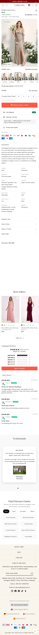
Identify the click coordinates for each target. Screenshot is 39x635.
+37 (13, 325)
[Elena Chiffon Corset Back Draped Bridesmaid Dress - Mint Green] (6, 325)
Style (6, 511)
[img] (6, 380)
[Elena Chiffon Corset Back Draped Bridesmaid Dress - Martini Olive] (4, 325)
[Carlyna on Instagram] (12, 591)
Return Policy (6, 224)
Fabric (32, 511)
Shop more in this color (31, 69)
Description (5, 145)
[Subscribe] (32, 573)
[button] (28, 14)
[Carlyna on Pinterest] (19, 591)
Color (14, 511)
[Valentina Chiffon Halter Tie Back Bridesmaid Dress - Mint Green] (26, 325)
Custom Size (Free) (9, 96)
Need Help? (5, 234)
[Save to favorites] (18, 249)
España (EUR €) (20, 618)
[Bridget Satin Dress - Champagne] (4, 275)
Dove (25, 77)
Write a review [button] (19, 368)
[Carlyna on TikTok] (22, 591)
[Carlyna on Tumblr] (26, 591)
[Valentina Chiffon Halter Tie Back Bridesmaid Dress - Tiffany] (30, 325)
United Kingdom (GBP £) (20, 609)
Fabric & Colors (6, 229)
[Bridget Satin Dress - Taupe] (6, 275)
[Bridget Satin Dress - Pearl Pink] (2, 275)
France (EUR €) (30, 614)
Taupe (18, 77)
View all (19, 338)
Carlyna (19, 558)
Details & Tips (6, 219)
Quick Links (19, 547)
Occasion (23, 511)
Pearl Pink (5, 77)
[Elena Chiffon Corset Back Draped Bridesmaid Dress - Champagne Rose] (2, 325)
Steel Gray (31, 77)
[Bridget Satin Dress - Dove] (8, 275)
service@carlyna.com (23, 587)
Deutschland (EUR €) (12, 614)
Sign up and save (19, 563)
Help (19, 552)
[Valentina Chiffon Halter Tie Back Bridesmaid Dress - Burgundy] (21, 325)
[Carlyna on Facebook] (16, 591)
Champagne (11, 77)
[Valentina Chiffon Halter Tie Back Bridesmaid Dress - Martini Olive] (23, 325)
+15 (13, 276)
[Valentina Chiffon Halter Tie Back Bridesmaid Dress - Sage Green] (28, 325)
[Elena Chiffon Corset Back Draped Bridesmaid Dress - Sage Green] (8, 325)
